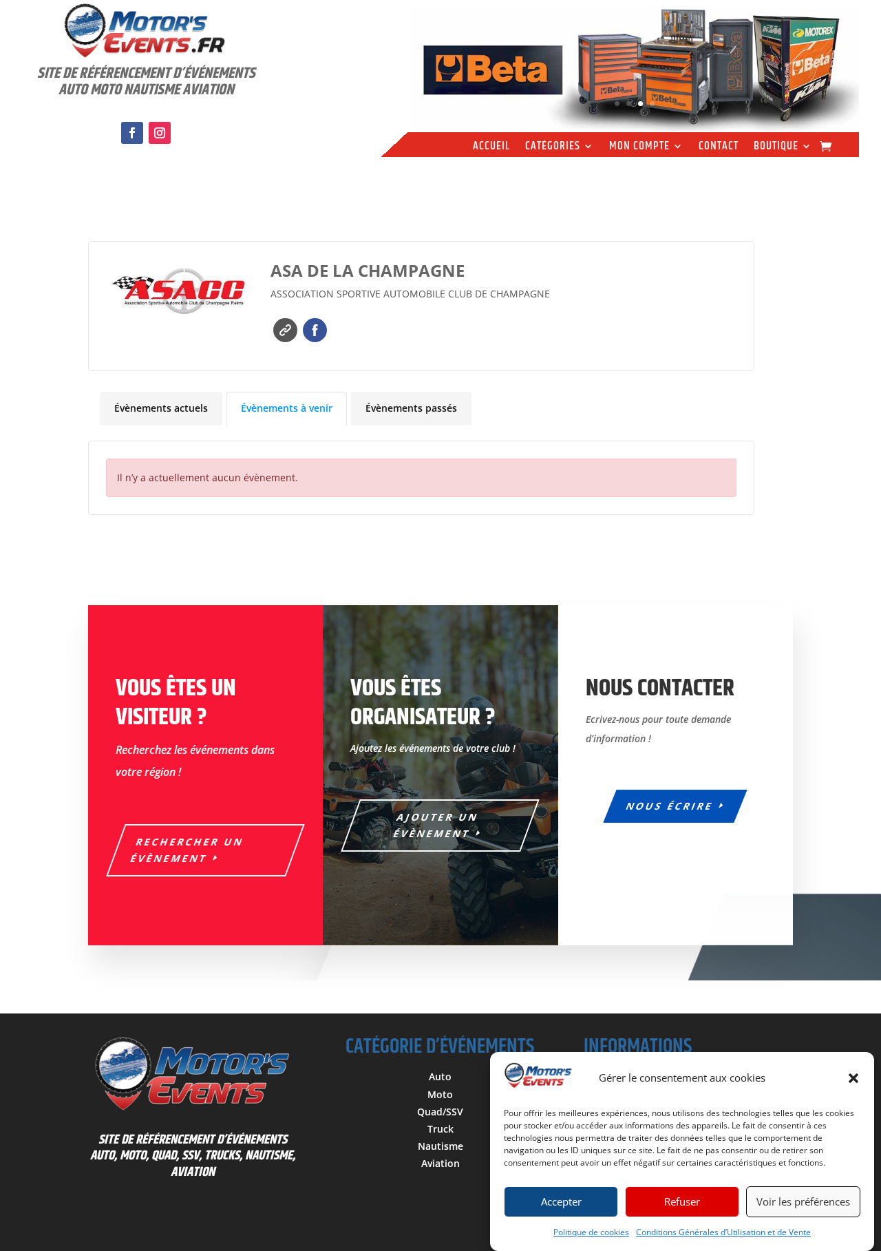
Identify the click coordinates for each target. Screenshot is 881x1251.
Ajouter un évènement (436, 825)
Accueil (491, 148)
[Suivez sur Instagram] (160, 133)
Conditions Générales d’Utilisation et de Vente (723, 1232)
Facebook (315, 330)
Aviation (440, 1163)
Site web (285, 330)
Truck (440, 1128)
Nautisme (440, 1146)
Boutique (776, 148)
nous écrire (670, 805)
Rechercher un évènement (187, 850)
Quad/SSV (440, 1111)
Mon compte (639, 148)
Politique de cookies (591, 1232)
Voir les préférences (803, 1202)
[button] (853, 1078)
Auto (440, 1076)
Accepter (561, 1202)
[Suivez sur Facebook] (132, 133)
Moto (440, 1094)
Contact (719, 148)
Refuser (682, 1202)
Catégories (552, 148)
